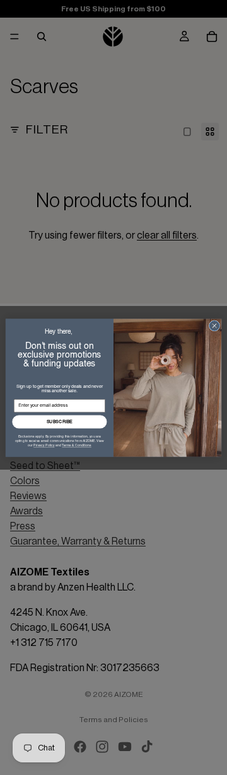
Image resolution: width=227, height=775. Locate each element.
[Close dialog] (214, 325)
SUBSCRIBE (60, 421)
